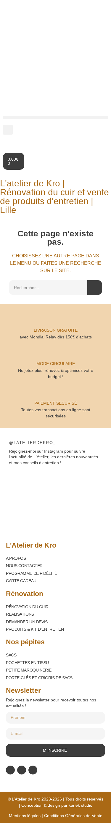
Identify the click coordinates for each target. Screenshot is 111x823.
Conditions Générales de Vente (73, 815)
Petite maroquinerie (28, 670)
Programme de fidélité (31, 573)
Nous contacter (24, 565)
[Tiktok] (32, 770)
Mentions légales (25, 815)
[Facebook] (10, 770)
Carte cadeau (21, 580)
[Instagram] (21, 770)
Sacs (11, 655)
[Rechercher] (94, 287)
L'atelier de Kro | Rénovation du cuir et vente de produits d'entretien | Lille (54, 196)
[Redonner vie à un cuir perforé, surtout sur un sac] (31, 512)
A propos (16, 558)
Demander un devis (26, 621)
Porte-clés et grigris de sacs (39, 677)
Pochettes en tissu (27, 662)
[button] (55, 117)
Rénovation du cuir (27, 606)
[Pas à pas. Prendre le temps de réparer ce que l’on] (31, 481)
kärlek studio (80, 805)
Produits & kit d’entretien (35, 629)
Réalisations (20, 614)
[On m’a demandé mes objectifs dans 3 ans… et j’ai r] (80, 481)
